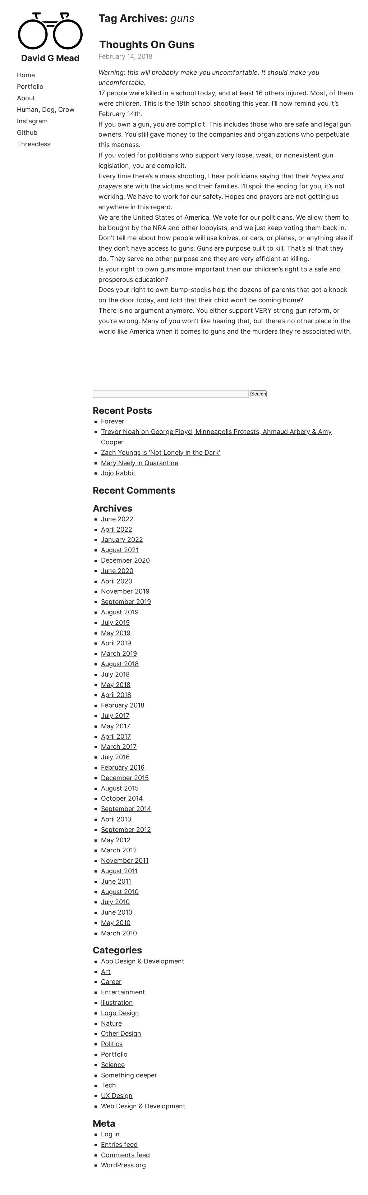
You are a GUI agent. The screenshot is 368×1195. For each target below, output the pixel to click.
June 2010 (116, 912)
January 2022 (122, 539)
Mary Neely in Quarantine (139, 463)
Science (113, 1064)
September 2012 (126, 829)
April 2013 (116, 819)
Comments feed (125, 1155)
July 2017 (115, 715)
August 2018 (120, 664)
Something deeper (129, 1075)
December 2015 (125, 778)
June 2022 (117, 519)
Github (27, 132)
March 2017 (119, 746)
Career (111, 981)
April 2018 (116, 695)
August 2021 (120, 550)
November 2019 (125, 591)
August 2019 (120, 612)
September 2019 (126, 601)
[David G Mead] (50, 48)
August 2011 (119, 871)
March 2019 (119, 653)
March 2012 (119, 850)
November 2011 (124, 860)
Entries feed (119, 1144)
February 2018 (122, 705)
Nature (111, 1023)
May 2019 (115, 633)
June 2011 (116, 881)
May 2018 (115, 684)
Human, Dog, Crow (46, 109)
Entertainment (123, 992)
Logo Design (120, 1013)
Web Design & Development (143, 1106)
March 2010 (119, 933)
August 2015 (120, 788)
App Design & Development (142, 961)
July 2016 (115, 757)
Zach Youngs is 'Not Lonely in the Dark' (160, 452)
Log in (110, 1134)
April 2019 (116, 643)
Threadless (33, 144)
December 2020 (125, 560)
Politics (112, 1044)
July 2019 (115, 622)
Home (26, 75)
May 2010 (115, 922)
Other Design (121, 1033)
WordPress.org (123, 1165)
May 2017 (115, 726)
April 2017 (116, 736)
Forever (112, 421)
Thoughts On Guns (146, 44)
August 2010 (120, 892)
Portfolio (30, 86)
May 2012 (115, 840)
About (26, 98)
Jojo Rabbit (118, 473)
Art (106, 971)
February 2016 (122, 767)
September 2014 (126, 808)
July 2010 (115, 902)
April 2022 (116, 529)
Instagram (32, 121)
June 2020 (117, 570)
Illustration (117, 1002)
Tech (108, 1085)
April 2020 (116, 581)
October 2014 (122, 798)
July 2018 (115, 674)
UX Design (117, 1095)
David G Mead (50, 58)
